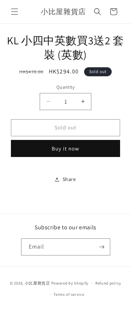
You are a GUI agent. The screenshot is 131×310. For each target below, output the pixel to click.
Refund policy (108, 283)
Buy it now (65, 148)
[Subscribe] (102, 246)
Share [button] (69, 179)
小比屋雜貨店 (37, 283)
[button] (15, 12)
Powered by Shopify (70, 283)
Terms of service (68, 294)
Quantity (65, 87)
